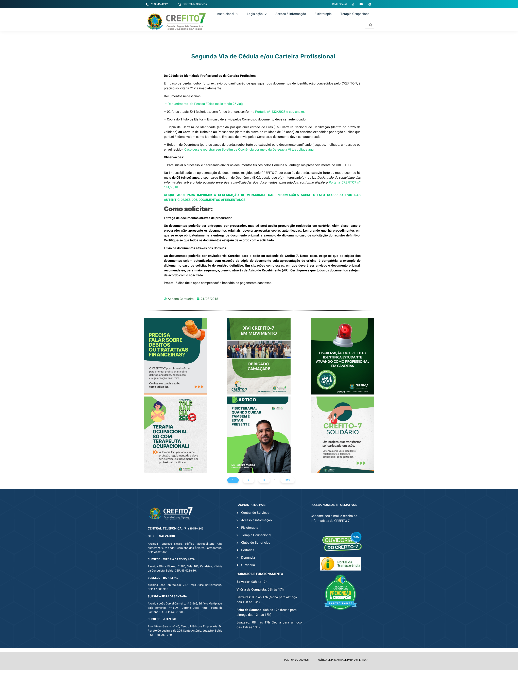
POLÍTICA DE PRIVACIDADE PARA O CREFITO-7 (342, 660)
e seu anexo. (296, 111)
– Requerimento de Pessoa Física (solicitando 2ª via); (204, 103)
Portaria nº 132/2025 (270, 111)
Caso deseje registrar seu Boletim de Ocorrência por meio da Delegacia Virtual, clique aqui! (249, 149)
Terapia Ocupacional (355, 14)
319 (288, 480)
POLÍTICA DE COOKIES (296, 660)
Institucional (225, 14)
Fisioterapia (323, 14)
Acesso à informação (290, 14)
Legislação (255, 14)
